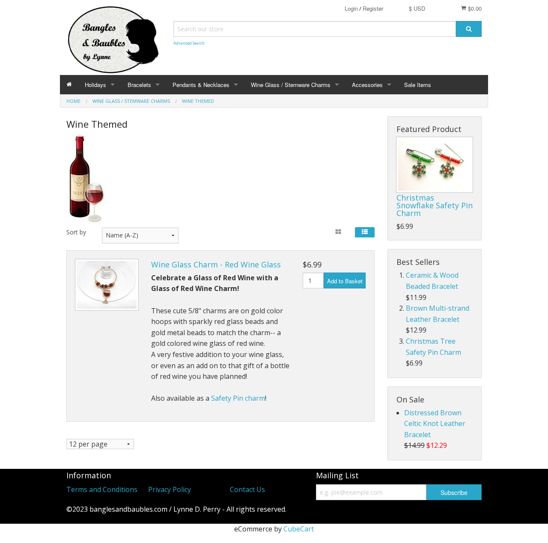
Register (373, 8)
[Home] (69, 84)
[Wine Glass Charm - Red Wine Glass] (106, 284)
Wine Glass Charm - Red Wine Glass (216, 264)
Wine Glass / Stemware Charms (291, 85)
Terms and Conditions (101, 489)
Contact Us (247, 489)
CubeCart (298, 529)
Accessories (367, 85)
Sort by (76, 232)
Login (351, 8)
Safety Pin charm (238, 398)
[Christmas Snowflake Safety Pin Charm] (434, 165)
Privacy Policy (169, 489)
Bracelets (139, 85)
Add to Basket (345, 281)
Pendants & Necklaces (201, 85)
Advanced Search (189, 43)
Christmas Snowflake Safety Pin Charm (434, 205)
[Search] (469, 29)
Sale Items (417, 85)
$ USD (417, 8)
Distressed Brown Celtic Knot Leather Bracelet (434, 423)
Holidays (95, 85)
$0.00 (474, 8)
